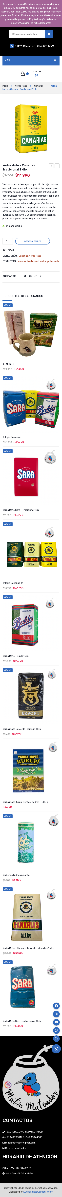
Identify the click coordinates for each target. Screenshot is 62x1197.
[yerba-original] (31, 128)
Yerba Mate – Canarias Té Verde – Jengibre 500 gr (51, 166)
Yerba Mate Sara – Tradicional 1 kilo (21, 510)
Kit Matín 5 (8, 364)
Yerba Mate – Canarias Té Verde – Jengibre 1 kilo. (28, 948)
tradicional (33, 261)
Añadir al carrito (32, 241)
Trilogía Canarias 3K (13, 583)
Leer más (31, 1033)
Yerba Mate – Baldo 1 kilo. (16, 656)
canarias (21, 261)
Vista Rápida (57, 306)
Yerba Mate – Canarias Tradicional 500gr (57, 166)
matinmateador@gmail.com (20, 1142)
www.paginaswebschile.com (38, 1191)
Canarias (38, 86)
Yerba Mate (21, 86)
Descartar (45, 23)
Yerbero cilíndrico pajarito (16, 875)
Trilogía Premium (12, 437)
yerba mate (53, 261)
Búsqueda (49, 34)
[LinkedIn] (41, 276)
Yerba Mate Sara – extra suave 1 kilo (22, 1021)
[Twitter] (25, 276)
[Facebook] (20, 276)
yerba (43, 261)
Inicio (5, 86)
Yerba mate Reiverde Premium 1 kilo (22, 729)
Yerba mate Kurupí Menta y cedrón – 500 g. (25, 802)
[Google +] (36, 276)
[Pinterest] (30, 276)
